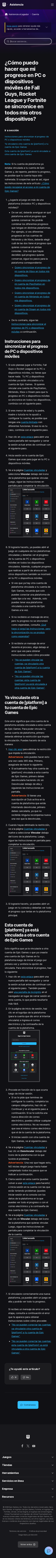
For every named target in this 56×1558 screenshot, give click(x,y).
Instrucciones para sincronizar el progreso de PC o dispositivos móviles (27, 138)
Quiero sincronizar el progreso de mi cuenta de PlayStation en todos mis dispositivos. (32, 284)
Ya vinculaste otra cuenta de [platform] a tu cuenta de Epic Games (26, 145)
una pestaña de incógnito (27, 992)
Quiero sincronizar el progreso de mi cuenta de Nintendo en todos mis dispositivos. (32, 296)
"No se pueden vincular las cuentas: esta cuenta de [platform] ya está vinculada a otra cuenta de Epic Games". (31, 682)
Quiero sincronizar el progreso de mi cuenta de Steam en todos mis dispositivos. (33, 309)
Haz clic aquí (15, 749)
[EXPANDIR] (46, 27)
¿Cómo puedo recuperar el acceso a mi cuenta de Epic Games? (27, 187)
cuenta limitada (29, 422)
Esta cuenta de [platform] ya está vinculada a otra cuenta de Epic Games (27, 153)
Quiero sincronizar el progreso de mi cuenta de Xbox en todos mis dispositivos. (32, 271)
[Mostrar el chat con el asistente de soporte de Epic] (49, 1551)
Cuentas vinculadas (34, 829)
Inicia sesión (12, 26)
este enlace (27, 976)
